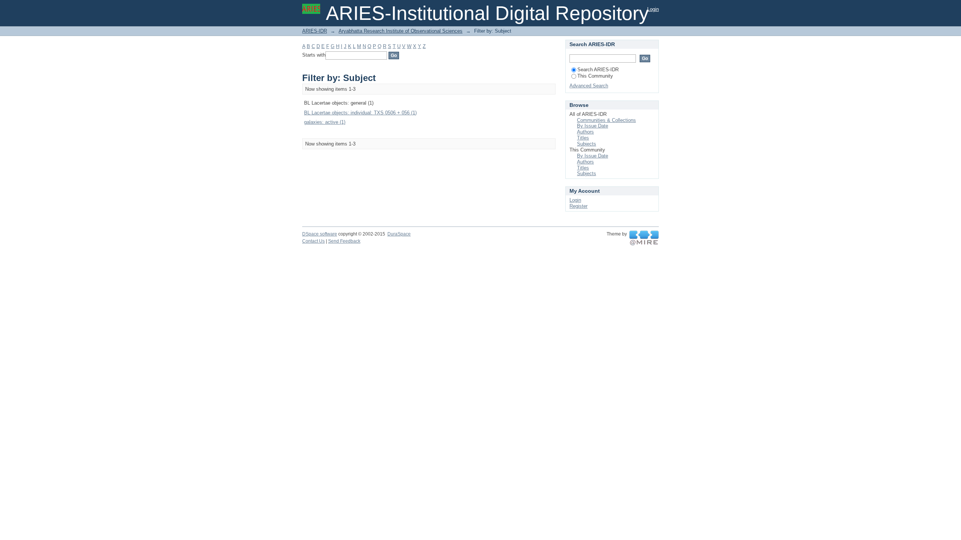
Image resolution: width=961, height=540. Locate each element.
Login (653, 9)
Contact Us (313, 241)
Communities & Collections (606, 120)
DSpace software (319, 234)
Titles (583, 138)
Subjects (586, 144)
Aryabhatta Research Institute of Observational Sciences (400, 31)
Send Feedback (344, 241)
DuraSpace (399, 234)
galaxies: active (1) (324, 122)
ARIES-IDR (314, 31)
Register (578, 206)
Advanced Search (588, 85)
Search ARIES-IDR (598, 69)
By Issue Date (592, 126)
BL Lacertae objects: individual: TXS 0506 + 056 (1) (360, 113)
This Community (595, 76)
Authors (585, 132)
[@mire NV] (644, 238)
